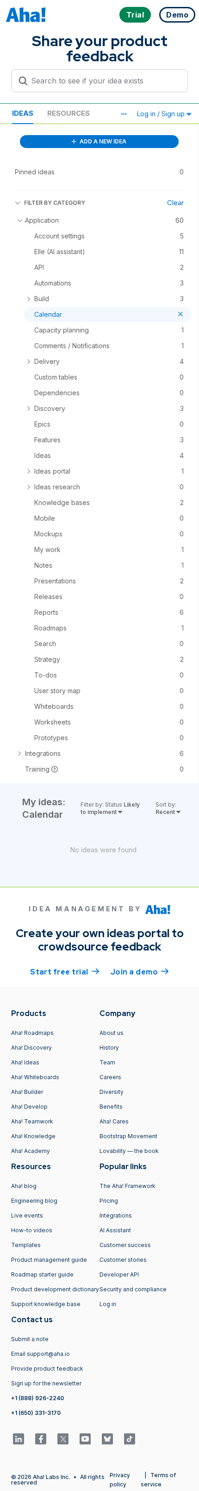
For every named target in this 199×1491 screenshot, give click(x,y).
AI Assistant (115, 1230)
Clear (175, 202)
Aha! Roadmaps (32, 1032)
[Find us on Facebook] (40, 1439)
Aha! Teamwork (32, 1121)
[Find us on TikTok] (129, 1439)
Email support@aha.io (40, 1353)
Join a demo (140, 972)
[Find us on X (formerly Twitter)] (63, 1439)
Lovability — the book (129, 1150)
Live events (27, 1215)
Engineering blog (34, 1200)
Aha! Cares (114, 1121)
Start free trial (65, 972)
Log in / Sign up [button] (162, 114)
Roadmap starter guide (42, 1274)
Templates (26, 1245)
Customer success (125, 1245)
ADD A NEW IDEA (102, 141)
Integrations (116, 1215)
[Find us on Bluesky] (107, 1439)
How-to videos (31, 1230)
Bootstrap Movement (128, 1136)
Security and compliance (133, 1289)
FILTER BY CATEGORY (54, 202)
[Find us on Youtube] (85, 1439)
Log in (108, 1304)
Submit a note (30, 1339)
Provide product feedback (47, 1368)
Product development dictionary (55, 1289)
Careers (110, 1077)
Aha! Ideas (25, 1062)
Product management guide (49, 1259)
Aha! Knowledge (33, 1136)
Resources (68, 113)
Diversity (112, 1091)
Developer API (119, 1274)
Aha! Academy (30, 1150)
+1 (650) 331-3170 (36, 1412)
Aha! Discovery (31, 1047)
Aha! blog (24, 1185)
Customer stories (123, 1259)
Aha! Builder (27, 1091)
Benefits (111, 1106)
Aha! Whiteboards (35, 1077)
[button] (123, 114)
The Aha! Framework (127, 1185)
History (109, 1047)
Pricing (109, 1200)
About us (112, 1032)
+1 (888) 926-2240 (37, 1398)
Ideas (22, 113)
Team (107, 1062)
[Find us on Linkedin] (18, 1439)
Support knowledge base (46, 1304)
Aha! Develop (29, 1106)
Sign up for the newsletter (46, 1383)
